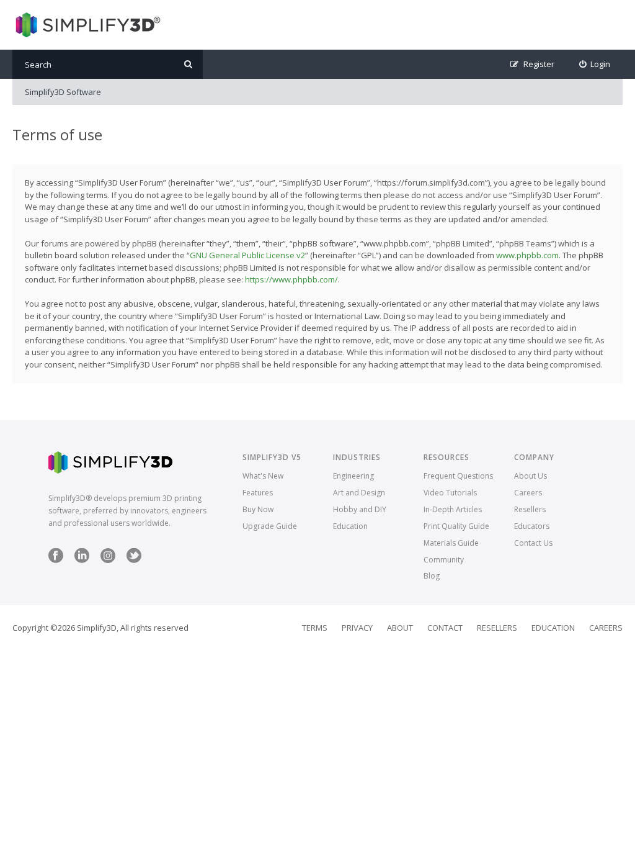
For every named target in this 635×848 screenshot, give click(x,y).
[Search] (188, 64)
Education (350, 526)
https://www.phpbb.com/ (291, 279)
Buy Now (257, 509)
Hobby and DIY (359, 509)
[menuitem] (595, 64)
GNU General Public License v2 (247, 255)
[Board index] (86, 24)
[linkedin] (81, 560)
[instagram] (107, 560)
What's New (262, 476)
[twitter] (134, 560)
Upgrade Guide (269, 526)
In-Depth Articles (453, 509)
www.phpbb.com (527, 255)
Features (257, 492)
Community (444, 559)
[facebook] (55, 560)
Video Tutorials (450, 492)
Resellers (530, 509)
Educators (531, 526)
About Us (530, 476)
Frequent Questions (458, 476)
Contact (445, 627)
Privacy (357, 627)
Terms (314, 627)
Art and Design (359, 492)
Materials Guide (451, 543)
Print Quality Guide (456, 526)
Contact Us (533, 543)
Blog (432, 576)
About (400, 627)
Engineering (353, 476)
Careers (528, 492)
